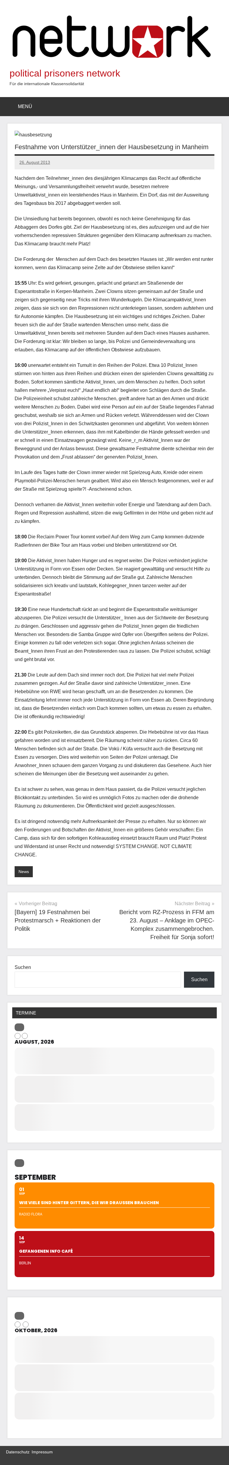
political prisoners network (65, 73)
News (23, 871)
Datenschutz (18, 1452)
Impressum (42, 1452)
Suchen (23, 967)
